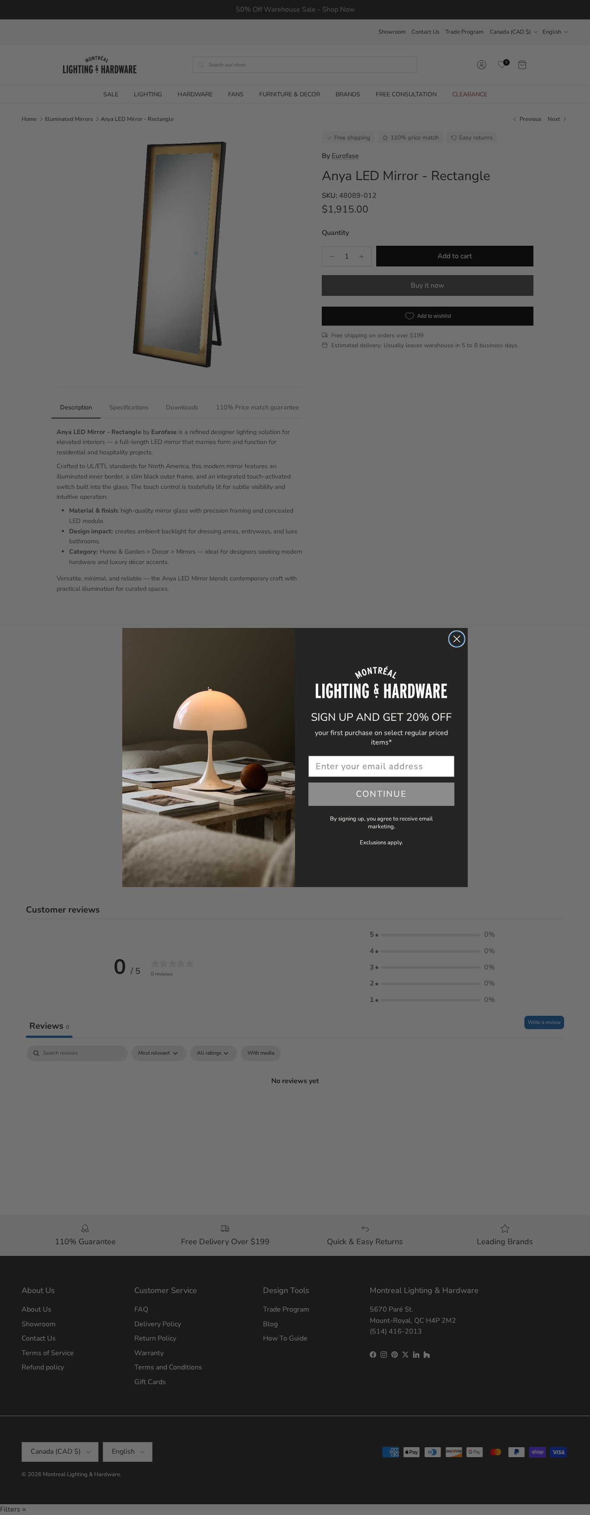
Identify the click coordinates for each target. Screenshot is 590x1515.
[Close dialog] (456, 639)
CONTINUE (381, 794)
